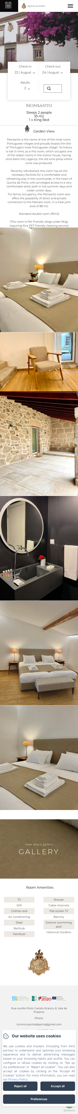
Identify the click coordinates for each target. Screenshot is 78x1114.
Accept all (58, 1086)
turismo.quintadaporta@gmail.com (39, 1024)
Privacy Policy (17, 1079)
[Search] (53, 88)
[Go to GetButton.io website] (69, 1110)
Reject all (20, 1086)
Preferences (39, 1099)
